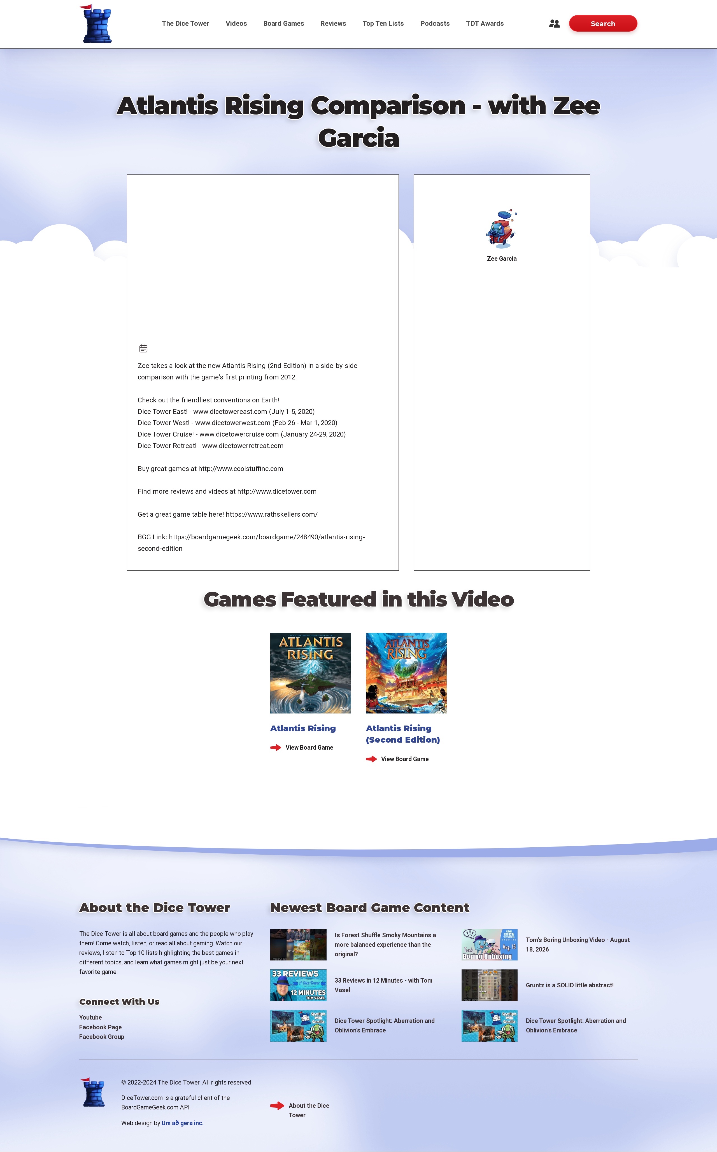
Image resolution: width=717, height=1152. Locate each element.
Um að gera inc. (183, 1123)
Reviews (333, 23)
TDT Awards (485, 23)
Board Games (283, 23)
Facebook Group (101, 1036)
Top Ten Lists (383, 23)
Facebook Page (100, 1027)
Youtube (90, 1017)
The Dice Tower (185, 23)
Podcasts (435, 23)
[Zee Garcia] (502, 229)
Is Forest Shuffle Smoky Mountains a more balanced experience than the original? (385, 945)
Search (603, 24)
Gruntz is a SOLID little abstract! (570, 985)
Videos (236, 23)
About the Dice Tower (309, 1106)
